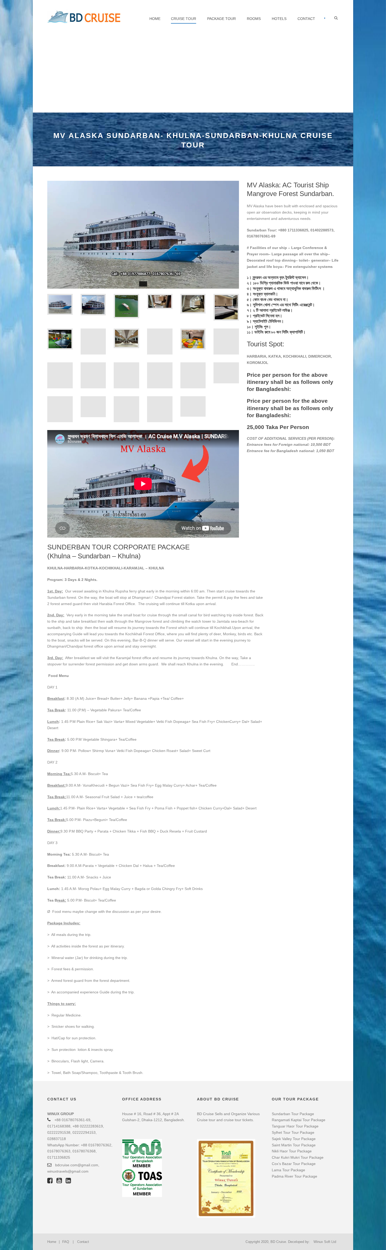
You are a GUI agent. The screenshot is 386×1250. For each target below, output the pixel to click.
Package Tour (221, 19)
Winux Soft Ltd (325, 1242)
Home (154, 19)
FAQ (65, 1242)
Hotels (279, 19)
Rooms (254, 19)
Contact (306, 19)
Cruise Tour (183, 19)
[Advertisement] (193, 73)
